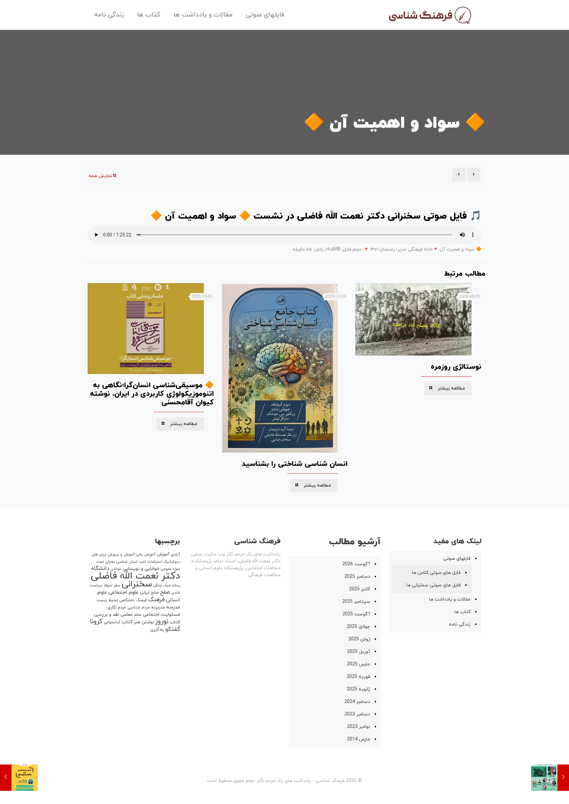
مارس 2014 (358, 739)
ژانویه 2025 (358, 689)
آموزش (163, 554)
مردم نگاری (116, 607)
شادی (175, 592)
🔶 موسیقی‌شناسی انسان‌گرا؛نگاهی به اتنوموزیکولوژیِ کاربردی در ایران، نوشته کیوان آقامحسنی (152, 394)
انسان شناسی (127, 561)
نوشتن (148, 622)
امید (142, 561)
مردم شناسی (138, 607)
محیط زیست (107, 600)
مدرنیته (158, 607)
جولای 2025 (358, 627)
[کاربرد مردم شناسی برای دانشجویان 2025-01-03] (19, 777)
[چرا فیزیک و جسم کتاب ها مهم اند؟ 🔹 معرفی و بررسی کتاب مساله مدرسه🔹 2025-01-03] (550, 777)
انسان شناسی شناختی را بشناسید (294, 464)
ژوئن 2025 (359, 639)
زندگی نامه (460, 624)
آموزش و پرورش (121, 554)
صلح (165, 592)
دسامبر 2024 (357, 702)
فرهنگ (156, 600)
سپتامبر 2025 (356, 602)
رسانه (176, 585)
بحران (110, 562)
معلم (138, 614)
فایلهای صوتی (457, 558)
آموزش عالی (146, 554)
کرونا (96, 621)
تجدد (100, 561)
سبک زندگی (162, 585)
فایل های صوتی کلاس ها (436, 573)
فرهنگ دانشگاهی (133, 600)
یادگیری (157, 630)
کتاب (127, 622)
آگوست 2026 (356, 564)
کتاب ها (462, 612)
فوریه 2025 (358, 677)
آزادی (175, 554)
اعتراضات (154, 561)
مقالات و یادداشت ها (450, 599)
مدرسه (173, 607)
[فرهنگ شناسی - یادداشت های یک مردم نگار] (429, 15)
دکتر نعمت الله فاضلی (135, 576)
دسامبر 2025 (357, 577)
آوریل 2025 (358, 652)
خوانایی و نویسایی (141, 569)
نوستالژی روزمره (456, 367)
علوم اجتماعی (123, 592)
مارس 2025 (358, 664)
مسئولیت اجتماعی (161, 614)
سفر (117, 585)
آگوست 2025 (356, 614)
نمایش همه (100, 176)
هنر (137, 622)
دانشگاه (100, 569)
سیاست (96, 585)
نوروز (161, 621)
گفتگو (172, 629)
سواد (108, 585)
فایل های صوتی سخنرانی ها (433, 585)
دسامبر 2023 (357, 714)
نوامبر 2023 (358, 727)
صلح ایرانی (149, 593)
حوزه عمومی (170, 569)
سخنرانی (137, 584)
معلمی (127, 614)
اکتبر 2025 (359, 589)
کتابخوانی (112, 622)
